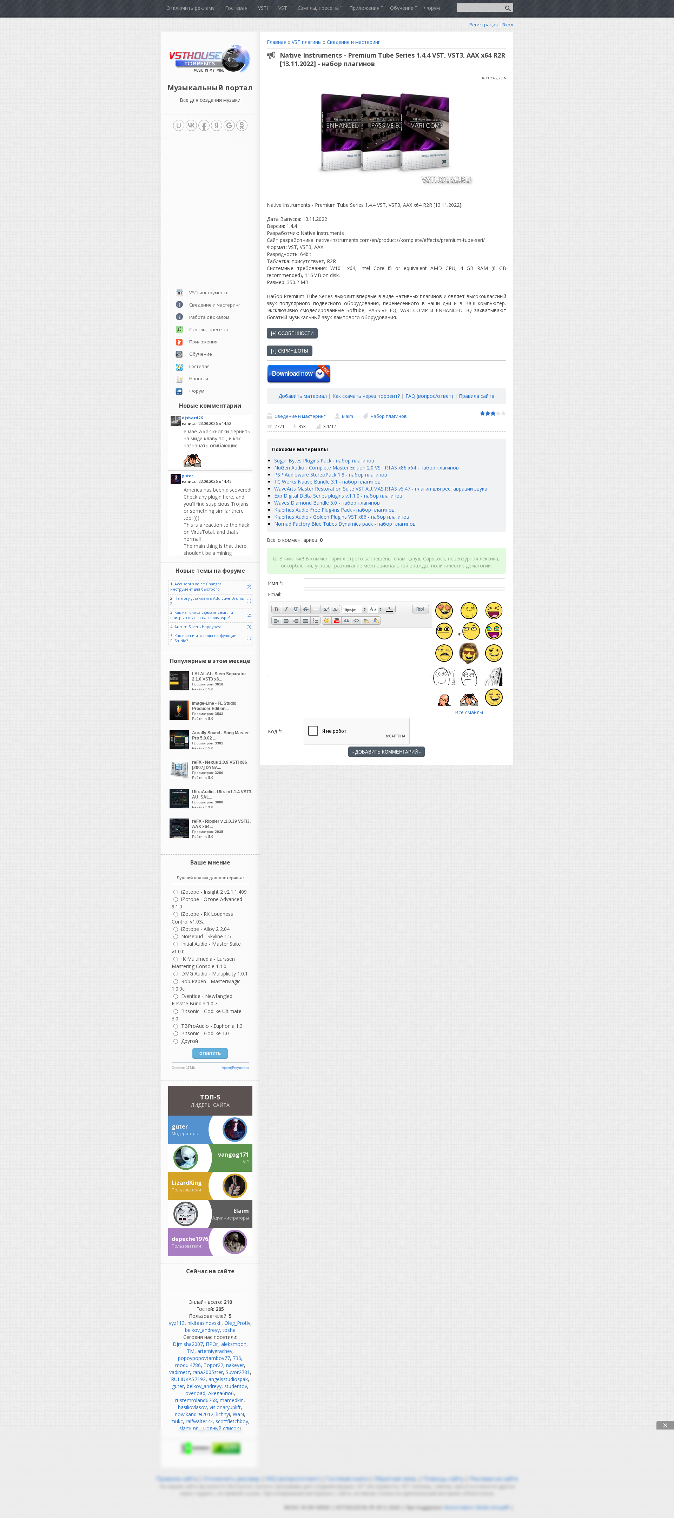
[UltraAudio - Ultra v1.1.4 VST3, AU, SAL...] (180, 806)
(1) (249, 600)
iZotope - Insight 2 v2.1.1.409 (214, 891)
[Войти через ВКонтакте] (191, 125)
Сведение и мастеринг (353, 42)
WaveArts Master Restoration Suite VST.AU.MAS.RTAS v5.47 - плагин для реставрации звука (380, 488)
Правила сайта (476, 396)
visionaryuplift (225, 1407)
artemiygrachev (214, 1351)
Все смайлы (469, 712)
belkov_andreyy (202, 1330)
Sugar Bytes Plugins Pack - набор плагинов (324, 460)
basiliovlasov (192, 1407)
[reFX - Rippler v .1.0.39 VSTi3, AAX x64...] (180, 836)
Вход (507, 24)
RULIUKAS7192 (188, 1379)
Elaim (347, 416)
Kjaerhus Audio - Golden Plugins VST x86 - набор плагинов (341, 516)
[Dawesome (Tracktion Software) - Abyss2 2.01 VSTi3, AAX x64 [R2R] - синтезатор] (217, 447)
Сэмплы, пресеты (208, 329)
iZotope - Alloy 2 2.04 (205, 929)
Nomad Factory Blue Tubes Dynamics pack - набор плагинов (345, 523)
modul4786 (188, 1365)
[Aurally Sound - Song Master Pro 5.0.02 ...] (180, 747)
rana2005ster (208, 1372)
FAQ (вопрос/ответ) (429, 396)
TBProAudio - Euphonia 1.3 (212, 1026)
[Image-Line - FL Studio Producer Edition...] (180, 718)
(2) (249, 586)
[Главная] (210, 71)
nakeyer (235, 1365)
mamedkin (232, 1400)
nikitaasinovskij (204, 1323)
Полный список (221, 1428)
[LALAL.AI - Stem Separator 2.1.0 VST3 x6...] (180, 688)
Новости (198, 378)
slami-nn (189, 1428)
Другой (189, 1041)
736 (237, 1358)
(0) (249, 626)
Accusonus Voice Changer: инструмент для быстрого (196, 586)
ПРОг (212, 1344)
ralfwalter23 (199, 1421)
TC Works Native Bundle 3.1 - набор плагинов (327, 481)
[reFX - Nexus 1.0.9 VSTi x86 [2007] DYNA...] (180, 777)
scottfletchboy (232, 1421)
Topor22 (213, 1365)
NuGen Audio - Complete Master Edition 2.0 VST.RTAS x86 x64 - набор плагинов (366, 467)
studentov (235, 1386)
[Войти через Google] (229, 125)
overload (195, 1393)
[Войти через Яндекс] (216, 125)
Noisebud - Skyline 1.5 (206, 936)
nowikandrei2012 (194, 1414)
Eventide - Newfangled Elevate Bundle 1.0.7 (202, 1000)
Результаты (240, 1068)
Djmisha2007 (188, 1344)
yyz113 (177, 1323)
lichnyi (223, 1414)
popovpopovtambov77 (204, 1358)
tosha (229, 1330)
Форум (196, 391)
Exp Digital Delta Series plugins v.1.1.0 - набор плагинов (338, 495)
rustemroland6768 (196, 1400)
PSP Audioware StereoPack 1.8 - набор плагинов (330, 474)
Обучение (200, 354)
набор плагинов (389, 416)
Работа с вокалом (209, 317)
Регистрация (483, 24)
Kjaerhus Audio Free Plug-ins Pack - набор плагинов (334, 509)
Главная (276, 42)
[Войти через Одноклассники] (241, 125)
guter (178, 1386)
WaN (238, 1414)
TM (190, 1351)
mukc (177, 1421)
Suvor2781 (238, 1372)
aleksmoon (233, 1344)
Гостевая (199, 366)
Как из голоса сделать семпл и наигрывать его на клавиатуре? (201, 615)
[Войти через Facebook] (204, 125)
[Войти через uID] (178, 125)
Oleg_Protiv (237, 1323)
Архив (226, 1068)
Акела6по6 (221, 1393)
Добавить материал (302, 396)
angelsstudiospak (228, 1379)
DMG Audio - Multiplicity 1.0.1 (214, 973)
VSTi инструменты (209, 292)
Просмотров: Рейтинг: (219, 681)
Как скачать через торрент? (366, 396)
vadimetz (179, 1372)
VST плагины (307, 42)
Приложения (203, 342)
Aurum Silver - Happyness (197, 626)
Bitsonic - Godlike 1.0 (205, 1033)
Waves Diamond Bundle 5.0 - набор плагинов (327, 502)
